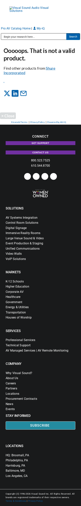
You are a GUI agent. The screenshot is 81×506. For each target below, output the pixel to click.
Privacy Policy (37, 122)
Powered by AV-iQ (56, 122)
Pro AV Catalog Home (16, 28)
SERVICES (13, 331)
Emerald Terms (19, 122)
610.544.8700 (40, 165)
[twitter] (44, 176)
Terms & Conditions (16, 501)
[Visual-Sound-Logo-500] (31, 8)
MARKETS (13, 272)
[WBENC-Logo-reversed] (41, 190)
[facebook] (36, 176)
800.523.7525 (40, 160)
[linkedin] (27, 176)
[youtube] (53, 176)
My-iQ (40, 28)
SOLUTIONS (15, 208)
